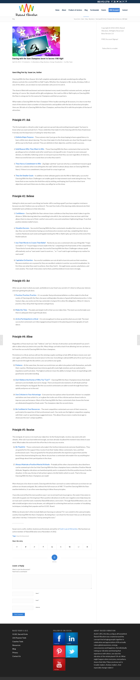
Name (37, 593)
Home (82, 19)
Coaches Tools (17, 641)
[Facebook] (111, 1)
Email (37, 600)
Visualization (59, 62)
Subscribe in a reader (110, 48)
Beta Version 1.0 (107, 33)
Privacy (15, 652)
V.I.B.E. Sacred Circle (20, 634)
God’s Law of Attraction (69, 529)
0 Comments (26, 62)
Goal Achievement (22, 536)
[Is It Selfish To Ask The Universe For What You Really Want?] (138, 340)
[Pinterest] (126, 1)
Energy (52, 62)
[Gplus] (123, 1)
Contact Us (16, 656)
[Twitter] (117, 1)
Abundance (92, 19)
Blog (13, 19)
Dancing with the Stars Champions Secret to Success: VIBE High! (37, 58)
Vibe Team (69, 62)
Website (38, 607)
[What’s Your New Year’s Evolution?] (1, 340)
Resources (16, 645)
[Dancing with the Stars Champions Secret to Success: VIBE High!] (52, 41)
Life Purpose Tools (19, 638)
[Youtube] (114, 1)
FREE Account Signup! (109, 39)
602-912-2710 (103, 1)
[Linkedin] (120, 1)
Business (46, 62)
